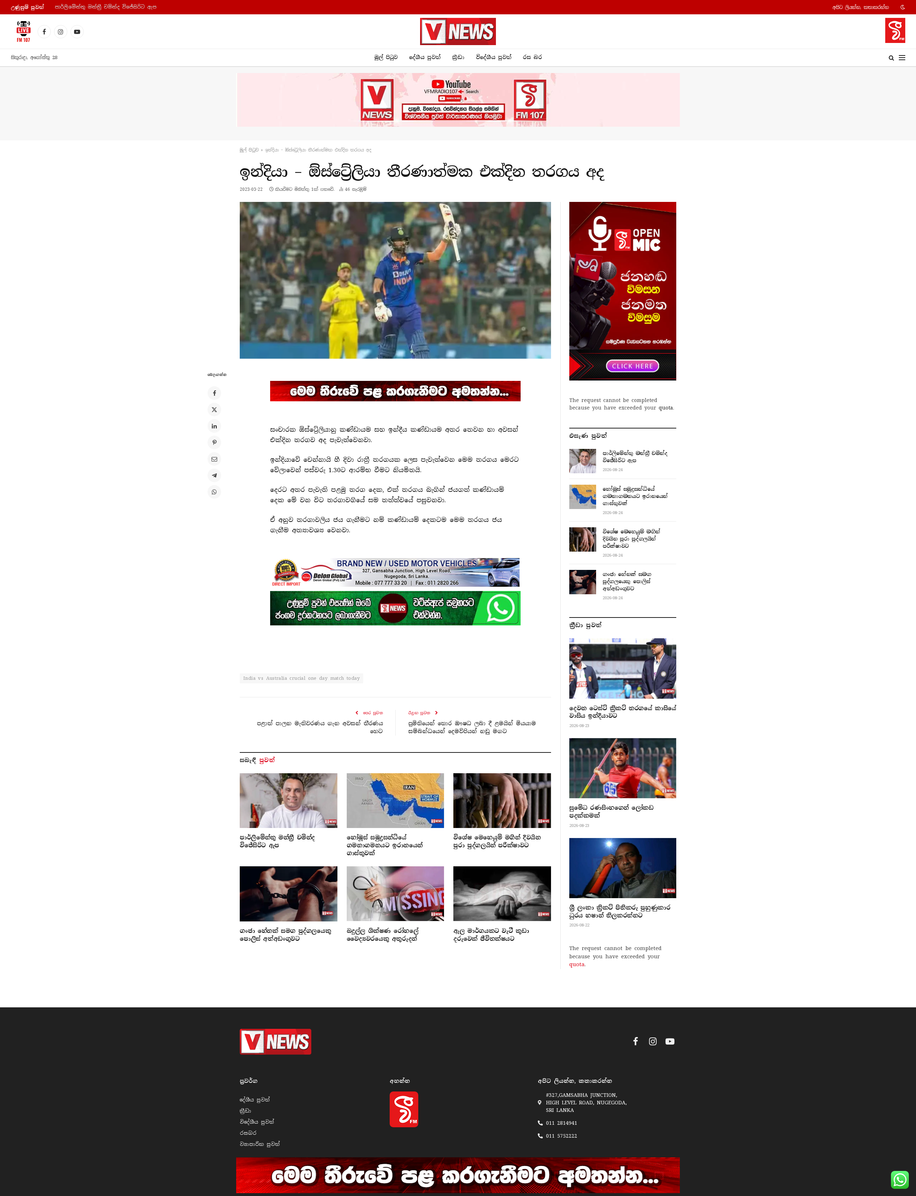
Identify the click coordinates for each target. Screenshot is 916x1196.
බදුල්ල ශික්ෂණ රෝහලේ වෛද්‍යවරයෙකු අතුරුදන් (383, 935)
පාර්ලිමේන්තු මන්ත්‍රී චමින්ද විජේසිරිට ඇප (277, 841)
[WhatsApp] (214, 492)
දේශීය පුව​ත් (424, 57)
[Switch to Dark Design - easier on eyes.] (902, 7)
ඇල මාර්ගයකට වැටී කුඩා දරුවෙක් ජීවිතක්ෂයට (491, 935)
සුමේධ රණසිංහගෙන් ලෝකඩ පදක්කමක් (611, 811)
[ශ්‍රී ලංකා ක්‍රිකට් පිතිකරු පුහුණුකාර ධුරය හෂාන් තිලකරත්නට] (622, 868)
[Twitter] (214, 409)
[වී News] (458, 31)
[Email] (214, 459)
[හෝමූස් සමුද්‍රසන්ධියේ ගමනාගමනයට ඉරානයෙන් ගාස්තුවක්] (395, 800)
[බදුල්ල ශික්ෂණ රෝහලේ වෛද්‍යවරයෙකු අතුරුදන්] (395, 893)
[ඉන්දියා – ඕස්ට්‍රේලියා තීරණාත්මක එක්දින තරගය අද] (395, 280)
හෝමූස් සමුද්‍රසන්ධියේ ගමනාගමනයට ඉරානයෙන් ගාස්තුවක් (127, 7)
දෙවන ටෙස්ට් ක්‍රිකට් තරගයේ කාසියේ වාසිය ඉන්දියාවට (622, 712)
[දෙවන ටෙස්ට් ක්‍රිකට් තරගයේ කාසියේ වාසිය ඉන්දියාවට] (622, 668)
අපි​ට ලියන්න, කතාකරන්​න (861, 7)
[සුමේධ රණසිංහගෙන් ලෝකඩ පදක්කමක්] (622, 768)
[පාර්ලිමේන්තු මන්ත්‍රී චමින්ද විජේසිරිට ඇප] (288, 800)
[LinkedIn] (214, 426)
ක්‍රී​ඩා (458, 57)
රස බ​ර (532, 57)
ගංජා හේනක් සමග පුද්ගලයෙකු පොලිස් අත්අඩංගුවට (285, 935)
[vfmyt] (458, 100)
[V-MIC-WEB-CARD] (622, 291)
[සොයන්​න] (891, 58)
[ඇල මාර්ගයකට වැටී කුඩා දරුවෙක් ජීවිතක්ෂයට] (502, 893)
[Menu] (902, 58)
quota (666, 408)
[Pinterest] (214, 442)
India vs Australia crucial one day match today (301, 678)
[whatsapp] (395, 608)
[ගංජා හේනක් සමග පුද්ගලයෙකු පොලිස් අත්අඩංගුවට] (288, 893)
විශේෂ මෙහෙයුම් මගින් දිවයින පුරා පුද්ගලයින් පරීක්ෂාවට (497, 841)
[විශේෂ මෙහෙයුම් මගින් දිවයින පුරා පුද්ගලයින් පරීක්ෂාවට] (502, 800)
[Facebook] (214, 393)
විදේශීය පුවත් (493, 57)
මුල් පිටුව (386, 57)
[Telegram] (214, 475)
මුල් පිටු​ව (249, 150)
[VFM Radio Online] (21, 31)
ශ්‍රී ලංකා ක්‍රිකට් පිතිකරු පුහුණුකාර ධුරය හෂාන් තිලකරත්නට (619, 911)
